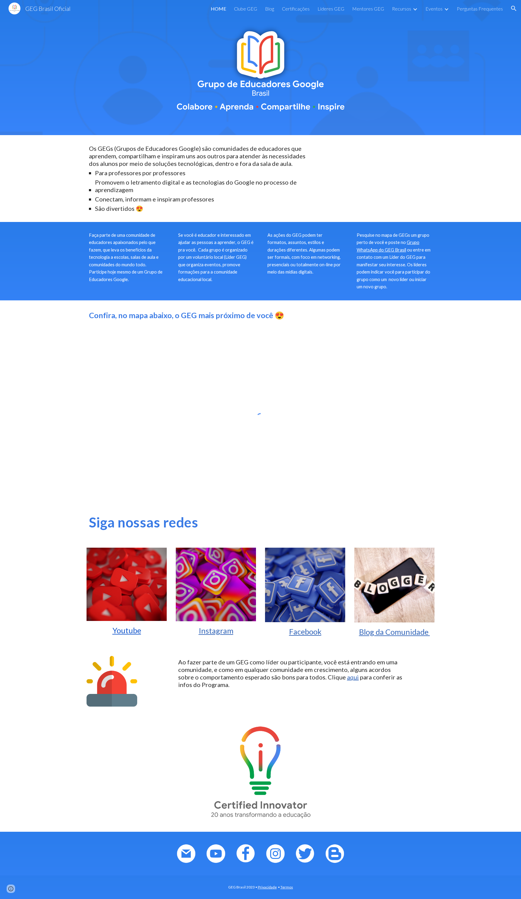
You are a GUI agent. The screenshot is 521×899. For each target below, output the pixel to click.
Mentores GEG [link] (368, 8)
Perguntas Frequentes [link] (480, 8)
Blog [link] (269, 8)
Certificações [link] (296, 8)
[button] (514, 8)
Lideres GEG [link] (330, 8)
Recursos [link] (401, 8)
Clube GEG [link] (245, 8)
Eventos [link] (434, 8)
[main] (201, 178)
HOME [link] (218, 8)
